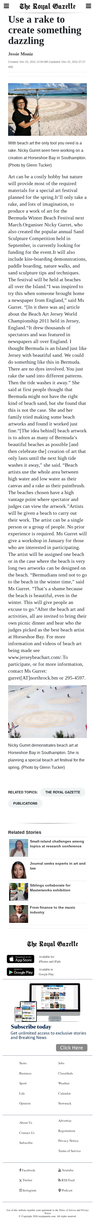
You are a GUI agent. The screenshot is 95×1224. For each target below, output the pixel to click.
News (23, 1063)
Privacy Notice (68, 1140)
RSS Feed (68, 1180)
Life (22, 1093)
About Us (25, 1122)
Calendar (64, 1093)
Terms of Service (69, 1150)
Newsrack (64, 1103)
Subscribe (26, 1142)
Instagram (29, 1190)
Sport (23, 1083)
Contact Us (26, 1132)
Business (25, 1073)
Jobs (61, 1063)
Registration (66, 1130)
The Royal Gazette (62, 792)
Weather (63, 1083)
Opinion (25, 1103)
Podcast (66, 1190)
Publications (25, 803)
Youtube (67, 1170)
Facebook (28, 1170)
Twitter (27, 1180)
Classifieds (65, 1073)
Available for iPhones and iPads (50, 958)
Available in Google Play (46, 971)
